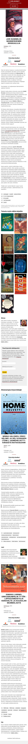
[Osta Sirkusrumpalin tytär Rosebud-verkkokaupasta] (18, 621)
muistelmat (4, 710)
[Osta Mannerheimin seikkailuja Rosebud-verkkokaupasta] (18, 62)
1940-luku (6, 708)
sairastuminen (4, 537)
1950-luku (12, 708)
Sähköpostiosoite (7, 366)
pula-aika (10, 710)
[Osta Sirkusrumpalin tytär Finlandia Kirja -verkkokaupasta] (10, 621)
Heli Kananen (22, 541)
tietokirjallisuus (5, 539)
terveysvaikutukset (21, 537)
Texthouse (6, 606)
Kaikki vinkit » (4, 341)
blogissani (19, 337)
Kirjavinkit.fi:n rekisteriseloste (9, 381)
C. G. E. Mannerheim (8, 196)
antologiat (6, 194)
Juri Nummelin (7, 200)
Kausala (5, 714)
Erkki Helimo (15, 541)
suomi (5, 202)
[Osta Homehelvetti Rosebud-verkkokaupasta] (18, 461)
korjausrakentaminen (6, 535)
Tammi (5, 445)
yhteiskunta (4, 712)
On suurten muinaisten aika (12, 130)
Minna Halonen (7, 541)
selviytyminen (12, 537)
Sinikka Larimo (7, 716)
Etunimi (4, 361)
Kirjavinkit (15, 1)
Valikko (14, 6)
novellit (11, 194)
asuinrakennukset (8, 533)
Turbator (6, 46)
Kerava (10, 714)
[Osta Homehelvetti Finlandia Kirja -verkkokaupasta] (10, 461)
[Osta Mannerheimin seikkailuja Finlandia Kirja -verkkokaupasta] (10, 62)
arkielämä (17, 708)
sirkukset (15, 710)
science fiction (17, 194)
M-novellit (6, 198)
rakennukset (15, 535)
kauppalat (23, 708)
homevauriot (16, 533)
